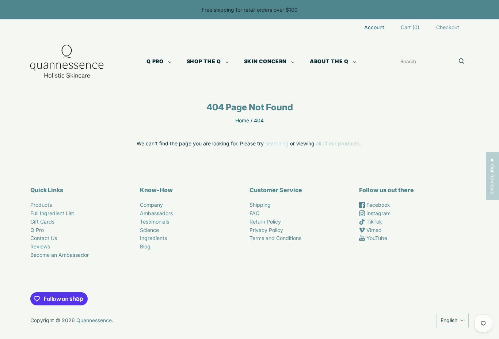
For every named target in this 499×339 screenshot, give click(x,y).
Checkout (447, 27)
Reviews (40, 246)
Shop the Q (204, 61)
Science (149, 230)
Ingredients (153, 238)
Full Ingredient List (52, 213)
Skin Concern (265, 61)
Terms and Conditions (275, 238)
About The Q (329, 61)
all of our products (337, 143)
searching (277, 143)
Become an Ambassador (59, 255)
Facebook (377, 205)
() (410, 27)
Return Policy (265, 221)
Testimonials (154, 221)
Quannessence (94, 320)
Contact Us (43, 238)
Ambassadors (156, 213)
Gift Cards (42, 221)
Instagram (378, 213)
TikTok (373, 221)
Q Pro (155, 61)
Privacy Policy (266, 230)
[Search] (461, 61)
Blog (145, 246)
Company (151, 205)
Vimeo (373, 230)
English (449, 320)
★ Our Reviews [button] (493, 176)
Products (41, 205)
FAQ (255, 213)
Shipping (260, 205)
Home (242, 120)
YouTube (376, 238)
